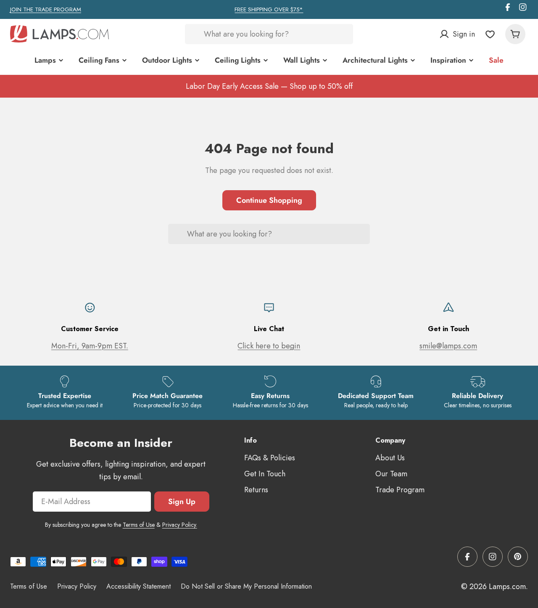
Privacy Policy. (179, 524)
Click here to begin (268, 345)
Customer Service (90, 329)
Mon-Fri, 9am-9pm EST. (89, 345)
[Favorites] (490, 34)
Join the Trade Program (45, 9)
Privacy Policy (76, 586)
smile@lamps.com (448, 345)
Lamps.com (507, 586)
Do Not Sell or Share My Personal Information (246, 586)
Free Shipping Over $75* (269, 9)
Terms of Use (139, 524)
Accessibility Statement (138, 586)
